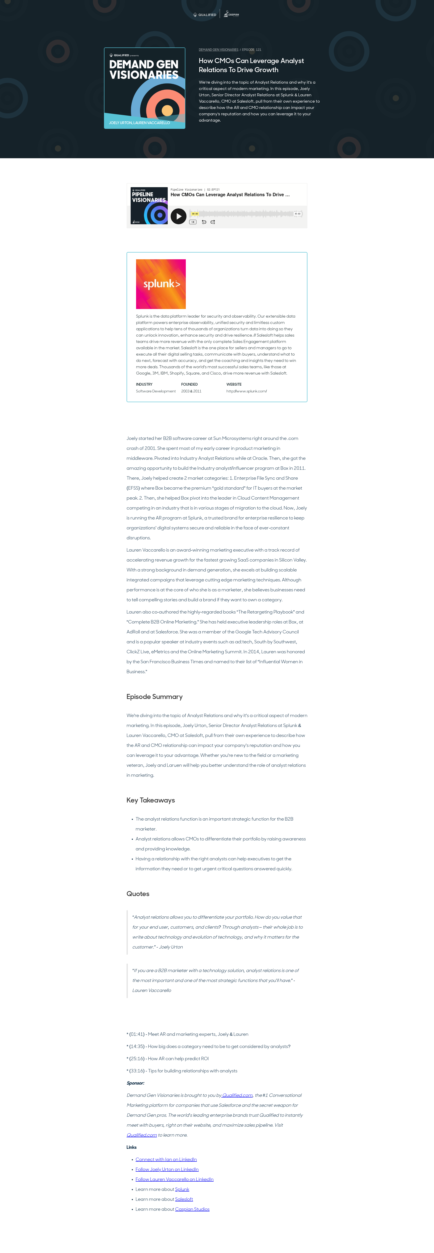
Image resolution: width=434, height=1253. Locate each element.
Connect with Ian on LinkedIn (166, 1160)
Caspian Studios (192, 1209)
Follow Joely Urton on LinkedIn (167, 1170)
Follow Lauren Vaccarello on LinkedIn (175, 1179)
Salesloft (184, 1199)
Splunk (182, 1189)
